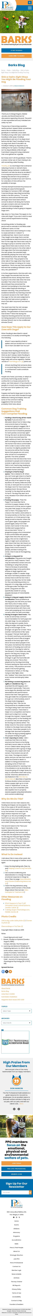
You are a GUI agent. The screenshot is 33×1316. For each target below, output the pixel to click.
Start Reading (16, 50)
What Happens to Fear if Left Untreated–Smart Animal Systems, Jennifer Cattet (17, 905)
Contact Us (16, 1266)
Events (16, 1225)
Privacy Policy (16, 1289)
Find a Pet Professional (16, 1169)
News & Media (16, 1274)
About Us (16, 1251)
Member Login (16, 1174)
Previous (14, 1109)
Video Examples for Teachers (16, 891)
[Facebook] (3, 971)
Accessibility (16, 1297)
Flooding (4, 166)
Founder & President (16, 1304)
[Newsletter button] (30, 1192)
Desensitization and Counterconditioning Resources (18, 880)
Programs (16, 1236)
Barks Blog (5, 991)
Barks (16, 1244)
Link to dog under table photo (12, 921)
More (21, 1104)
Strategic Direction (16, 1255)
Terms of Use (16, 1293)
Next (19, 1109)
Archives (16, 1278)
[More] (10, 971)
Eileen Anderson (19, 86)
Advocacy (16, 1232)
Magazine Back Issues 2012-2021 (12, 1000)
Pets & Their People (16, 1247)
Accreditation (16, 1240)
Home (16, 1221)
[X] (6, 971)
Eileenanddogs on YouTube (11, 926)
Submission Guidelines (9, 997)
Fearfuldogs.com (15, 362)
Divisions (16, 1229)
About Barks (5, 988)
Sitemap (23, 1311)
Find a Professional (16, 1263)
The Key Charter (16, 1282)
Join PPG (16, 1259)
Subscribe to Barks (16, 56)
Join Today (16, 1163)
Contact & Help (16, 1300)
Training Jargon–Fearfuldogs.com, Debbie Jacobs (17, 911)
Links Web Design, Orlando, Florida (19, 1310)
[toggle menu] (30, 8)
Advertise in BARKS (8, 994)
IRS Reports (16, 1285)
